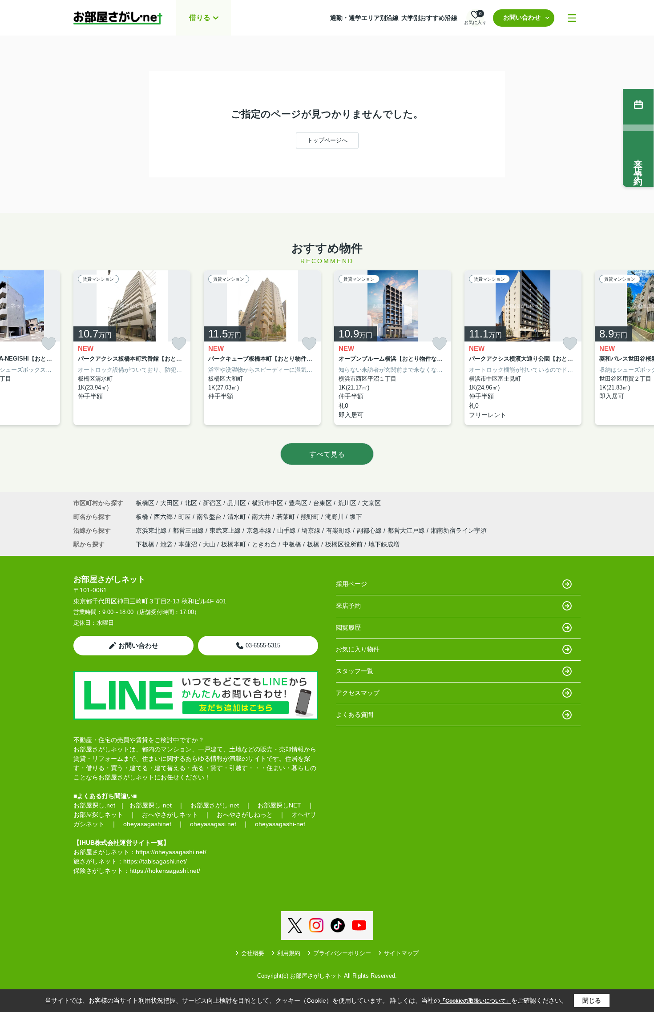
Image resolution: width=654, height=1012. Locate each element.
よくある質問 (354, 714)
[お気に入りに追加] (48, 344)
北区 (191, 502)
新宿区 (212, 502)
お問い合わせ (522, 17)
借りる (199, 17)
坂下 (356, 516)
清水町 (237, 516)
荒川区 (347, 502)
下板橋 (145, 544)
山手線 (287, 530)
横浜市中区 (267, 502)
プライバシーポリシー (342, 953)
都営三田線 (189, 530)
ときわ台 (264, 544)
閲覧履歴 (348, 627)
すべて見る (327, 454)
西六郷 (164, 516)
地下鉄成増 (384, 544)
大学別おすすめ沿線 (429, 17)
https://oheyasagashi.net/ (171, 851)
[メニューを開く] (572, 18)
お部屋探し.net (94, 805)
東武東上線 (226, 530)
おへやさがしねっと (245, 814)
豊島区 (298, 502)
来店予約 (348, 605)
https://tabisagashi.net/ (155, 861)
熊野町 (311, 516)
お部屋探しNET (279, 805)
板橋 (143, 516)
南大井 (262, 516)
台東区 (322, 502)
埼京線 (312, 530)
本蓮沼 (187, 544)
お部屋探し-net (150, 805)
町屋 (185, 516)
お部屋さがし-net (214, 805)
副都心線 (370, 530)
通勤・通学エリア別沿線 (364, 17)
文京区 (371, 502)
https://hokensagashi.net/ (164, 870)
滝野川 (335, 516)
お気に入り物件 (357, 649)
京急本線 (259, 530)
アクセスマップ (357, 692)
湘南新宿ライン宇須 (459, 530)
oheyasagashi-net (280, 823)
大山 (209, 544)
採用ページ (351, 583)
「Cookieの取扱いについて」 (475, 1001)
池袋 (166, 544)
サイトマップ (401, 953)
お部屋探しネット (98, 814)
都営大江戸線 (407, 530)
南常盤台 (210, 516)
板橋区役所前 (344, 544)
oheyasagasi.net (213, 823)
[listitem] (132, 348)
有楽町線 (339, 530)
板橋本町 (233, 544)
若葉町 (286, 516)
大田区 (169, 502)
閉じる (591, 1000)
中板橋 (292, 544)
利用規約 (288, 953)
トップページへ (327, 140)
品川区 (236, 502)
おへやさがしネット (170, 814)
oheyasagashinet (147, 823)
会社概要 (252, 953)
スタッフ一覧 (354, 671)
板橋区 (145, 502)
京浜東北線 (152, 530)
